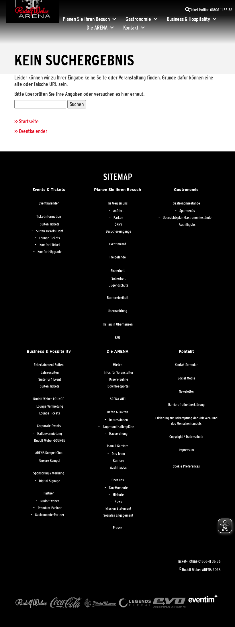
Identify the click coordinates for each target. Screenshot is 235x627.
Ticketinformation (48, 217)
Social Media (186, 378)
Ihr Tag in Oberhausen (118, 324)
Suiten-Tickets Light (49, 231)
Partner (49, 493)
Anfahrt (118, 211)
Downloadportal (118, 386)
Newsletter (186, 392)
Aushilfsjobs (187, 225)
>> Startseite (26, 121)
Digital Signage (49, 481)
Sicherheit (118, 271)
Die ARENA (97, 27)
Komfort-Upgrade (50, 252)
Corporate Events (49, 426)
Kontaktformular (186, 365)
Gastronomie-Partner (49, 515)
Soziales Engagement (118, 515)
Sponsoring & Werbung (48, 473)
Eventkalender (49, 203)
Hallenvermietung (49, 434)
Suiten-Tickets (49, 224)
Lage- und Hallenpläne (118, 427)
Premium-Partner (50, 508)
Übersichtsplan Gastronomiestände (187, 218)
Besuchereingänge (118, 231)
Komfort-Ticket (50, 245)
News (118, 502)
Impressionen (118, 420)
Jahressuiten (50, 373)
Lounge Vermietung (49, 406)
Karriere (118, 461)
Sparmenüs (187, 211)
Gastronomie (138, 19)
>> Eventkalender (30, 131)
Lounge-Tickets (49, 238)
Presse (117, 528)
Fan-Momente (118, 488)
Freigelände (117, 257)
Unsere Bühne (118, 379)
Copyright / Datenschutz (186, 437)
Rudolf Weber (49, 501)
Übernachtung (117, 311)
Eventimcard (117, 244)
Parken (118, 218)
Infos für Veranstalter (118, 373)
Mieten (117, 365)
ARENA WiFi (118, 399)
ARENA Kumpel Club (48, 453)
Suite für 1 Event (49, 379)
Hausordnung (118, 434)
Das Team (118, 454)
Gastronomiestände (186, 203)
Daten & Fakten (117, 412)
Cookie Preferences (186, 466)
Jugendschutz (118, 285)
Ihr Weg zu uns (117, 203)
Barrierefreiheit (117, 298)
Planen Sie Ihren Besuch (86, 19)
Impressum (186, 450)
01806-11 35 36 (209, 561)
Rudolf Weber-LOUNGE (48, 399)
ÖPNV (118, 225)
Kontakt (130, 27)
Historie (118, 495)
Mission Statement (118, 509)
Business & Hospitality (188, 19)
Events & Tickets (48, 189)
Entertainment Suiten (49, 365)
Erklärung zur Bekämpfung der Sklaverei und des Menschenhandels (186, 421)
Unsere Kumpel (49, 461)
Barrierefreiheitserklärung (186, 405)
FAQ (117, 338)
